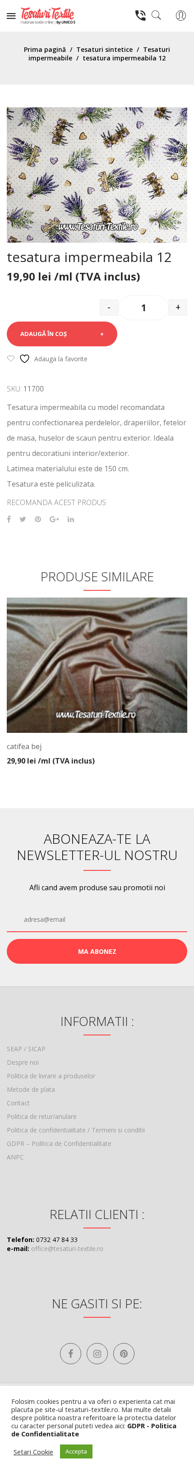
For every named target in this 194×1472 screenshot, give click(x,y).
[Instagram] (97, 1353)
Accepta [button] (76, 1451)
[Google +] (54, 519)
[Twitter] (22, 519)
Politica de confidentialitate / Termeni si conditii (76, 1130)
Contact (18, 1103)
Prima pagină (45, 49)
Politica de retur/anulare (42, 1116)
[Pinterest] (38, 519)
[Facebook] (9, 519)
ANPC (15, 1157)
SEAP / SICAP (26, 1048)
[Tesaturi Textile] (47, 15)
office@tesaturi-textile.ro (67, 1248)
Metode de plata (31, 1089)
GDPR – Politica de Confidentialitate (59, 1143)
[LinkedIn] (71, 519)
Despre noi (23, 1062)
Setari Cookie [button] (33, 1452)
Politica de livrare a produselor (51, 1076)
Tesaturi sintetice (104, 49)
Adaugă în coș (43, 334)
